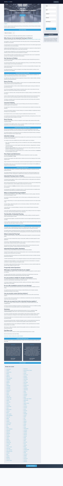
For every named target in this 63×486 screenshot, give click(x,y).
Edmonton (25, 410)
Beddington (25, 377)
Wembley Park (26, 385)
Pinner (25, 443)
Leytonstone (26, 388)
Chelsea (7, 370)
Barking (25, 412)
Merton (7, 427)
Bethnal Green (8, 409)
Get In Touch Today (22, 29)
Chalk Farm (8, 402)
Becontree (25, 442)
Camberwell (8, 379)
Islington (7, 400)
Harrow (25, 416)
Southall (25, 415)
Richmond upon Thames (28, 370)
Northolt (25, 422)
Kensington (8, 387)
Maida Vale (8, 396)
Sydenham (8, 433)
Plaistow (25, 371)
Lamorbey (25, 430)
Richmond (8, 458)
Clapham (8, 375)
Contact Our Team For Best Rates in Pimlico (22, 127)
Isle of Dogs (8, 424)
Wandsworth (8, 390)
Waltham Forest (26, 403)
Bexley (25, 446)
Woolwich (25, 395)
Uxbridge (25, 455)
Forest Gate (26, 379)
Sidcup (25, 427)
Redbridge (25, 413)
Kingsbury (25, 386)
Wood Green (26, 374)
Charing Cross (8, 372)
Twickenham (26, 389)
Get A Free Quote (23, 362)
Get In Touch (51, 34)
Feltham (25, 439)
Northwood (25, 454)
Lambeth (7, 381)
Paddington (8, 385)
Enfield (25, 437)
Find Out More (22, 225)
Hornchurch (26, 458)
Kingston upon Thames (27, 398)
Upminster (25, 461)
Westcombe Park (9, 451)
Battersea (8, 376)
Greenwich (8, 430)
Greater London (9, 460)
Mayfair (7, 373)
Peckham (8, 391)
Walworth (8, 382)
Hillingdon (25, 445)
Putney (7, 403)
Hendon (25, 373)
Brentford (8, 457)
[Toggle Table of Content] (13, 33)
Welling (25, 424)
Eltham (25, 397)
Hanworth (25, 433)
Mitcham (7, 439)
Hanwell (25, 392)
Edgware (25, 421)
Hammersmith (8, 406)
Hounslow (25, 407)
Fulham (7, 393)
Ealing (25, 391)
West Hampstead (9, 415)
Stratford (7, 455)
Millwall (7, 418)
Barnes (7, 412)
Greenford (25, 406)
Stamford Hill (8, 442)
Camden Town (8, 397)
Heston (25, 419)
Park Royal (8, 448)
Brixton (7, 384)
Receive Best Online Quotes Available (22, 73)
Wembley (25, 376)
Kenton (25, 409)
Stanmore (25, 434)
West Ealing (26, 382)
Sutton (25, 401)
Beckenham (26, 368)
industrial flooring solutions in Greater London (32, 39)
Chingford (25, 431)
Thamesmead (26, 428)
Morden (7, 445)
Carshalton (25, 394)
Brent (7, 454)
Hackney (7, 421)
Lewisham (8, 436)
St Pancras (8, 388)
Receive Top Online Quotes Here (22, 167)
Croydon (25, 380)
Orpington (25, 448)
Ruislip (25, 452)
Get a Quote (22, 15)
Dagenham (25, 451)
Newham (25, 383)
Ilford (24, 418)
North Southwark (9, 378)
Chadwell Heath (26, 449)
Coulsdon (25, 436)
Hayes (25, 440)
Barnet (25, 425)
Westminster (8, 369)
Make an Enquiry (31, 465)
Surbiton (25, 404)
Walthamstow (26, 400)
